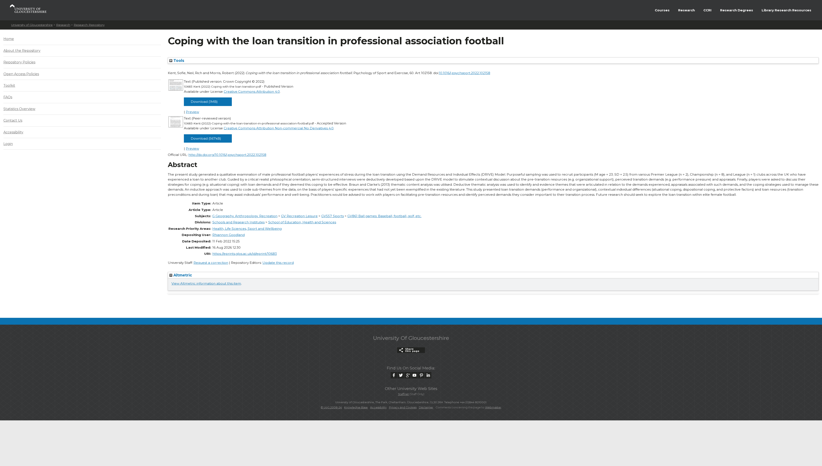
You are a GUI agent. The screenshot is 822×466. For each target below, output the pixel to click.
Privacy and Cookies (403, 407)
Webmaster (493, 407)
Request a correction (211, 263)
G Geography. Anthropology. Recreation (244, 216)
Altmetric (182, 275)
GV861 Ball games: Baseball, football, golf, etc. (384, 216)
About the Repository (21, 51)
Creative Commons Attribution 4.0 (252, 92)
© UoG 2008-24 (331, 407)
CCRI (707, 10)
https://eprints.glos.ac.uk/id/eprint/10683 (244, 254)
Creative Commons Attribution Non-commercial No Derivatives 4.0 (279, 128)
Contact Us (12, 120)
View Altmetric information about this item (206, 283)
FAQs (7, 97)
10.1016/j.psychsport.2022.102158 (464, 73)
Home (8, 39)
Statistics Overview (19, 109)
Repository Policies (19, 62)
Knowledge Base (356, 407)
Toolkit (9, 86)
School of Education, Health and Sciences (302, 222)
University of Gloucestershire (32, 25)
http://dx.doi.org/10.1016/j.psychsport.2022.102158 (227, 155)
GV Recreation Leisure (299, 216)
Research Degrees (736, 10)
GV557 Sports (332, 216)
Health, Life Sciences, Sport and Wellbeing (247, 229)
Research (686, 10)
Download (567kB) (206, 138)
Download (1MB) (204, 102)
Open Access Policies (21, 74)
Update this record (278, 263)
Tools (178, 60)
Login (8, 144)
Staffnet (403, 394)
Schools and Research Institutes (238, 222)
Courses (662, 10)
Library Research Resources (786, 10)
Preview (192, 112)
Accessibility (13, 132)
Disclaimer (426, 407)
